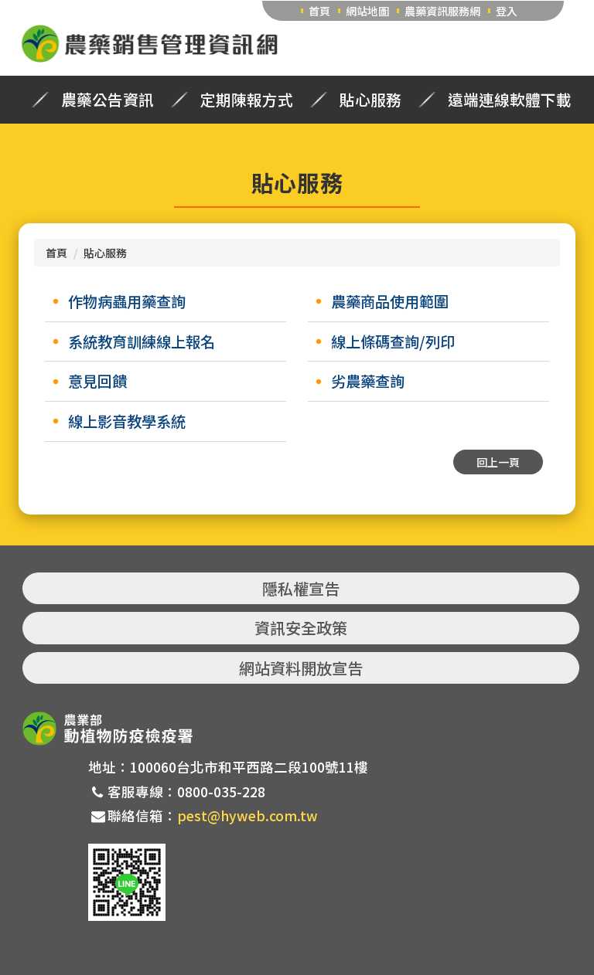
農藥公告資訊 (107, 99)
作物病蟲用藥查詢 (127, 301)
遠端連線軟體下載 (510, 99)
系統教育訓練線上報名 (141, 341)
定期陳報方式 (246, 99)
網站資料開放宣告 (301, 668)
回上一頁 (498, 462)
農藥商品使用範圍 (390, 301)
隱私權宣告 (301, 588)
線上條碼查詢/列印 (393, 341)
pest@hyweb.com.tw (247, 815)
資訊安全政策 (300, 628)
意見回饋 (97, 381)
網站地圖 (367, 11)
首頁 (319, 11)
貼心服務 (370, 99)
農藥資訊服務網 (442, 11)
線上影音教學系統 (127, 421)
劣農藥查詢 (368, 381)
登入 (506, 11)
